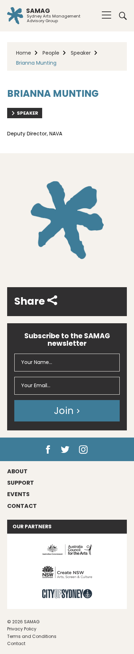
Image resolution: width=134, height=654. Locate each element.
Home (23, 52)
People (51, 52)
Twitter (65, 449)
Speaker (81, 52)
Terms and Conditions (31, 636)
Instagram (85, 449)
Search (120, 16)
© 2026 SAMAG (23, 622)
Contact (16, 643)
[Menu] (106, 15)
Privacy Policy (21, 629)
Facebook (48, 449)
